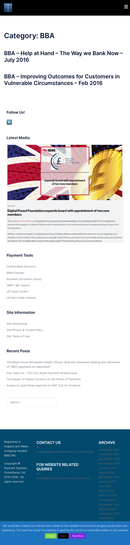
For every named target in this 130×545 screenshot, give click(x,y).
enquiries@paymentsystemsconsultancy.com (65, 451)
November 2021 (109, 449)
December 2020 (109, 459)
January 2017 (107, 481)
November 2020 (109, 463)
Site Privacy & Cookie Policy (25, 330)
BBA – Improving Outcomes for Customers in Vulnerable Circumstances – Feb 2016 (62, 79)
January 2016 (107, 500)
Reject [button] (63, 535)
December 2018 (109, 477)
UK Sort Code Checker (21, 297)
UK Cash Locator (17, 291)
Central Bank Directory (21, 266)
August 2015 (107, 518)
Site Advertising (17, 323)
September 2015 (109, 513)
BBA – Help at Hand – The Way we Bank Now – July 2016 (63, 56)
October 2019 (107, 468)
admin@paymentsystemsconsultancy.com (63, 478)
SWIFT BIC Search (18, 285)
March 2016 (106, 490)
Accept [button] (51, 535)
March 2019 (106, 472)
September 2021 (109, 454)
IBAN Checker (15, 272)
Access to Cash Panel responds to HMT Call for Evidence (43, 385)
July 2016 (105, 486)
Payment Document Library (24, 279)
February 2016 (108, 495)
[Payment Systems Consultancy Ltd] (8, 7)
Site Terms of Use (18, 336)
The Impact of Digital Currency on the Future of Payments (44, 379)
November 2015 (109, 504)
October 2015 (107, 509)
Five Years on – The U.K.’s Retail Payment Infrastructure (42, 373)
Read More (78, 535)
